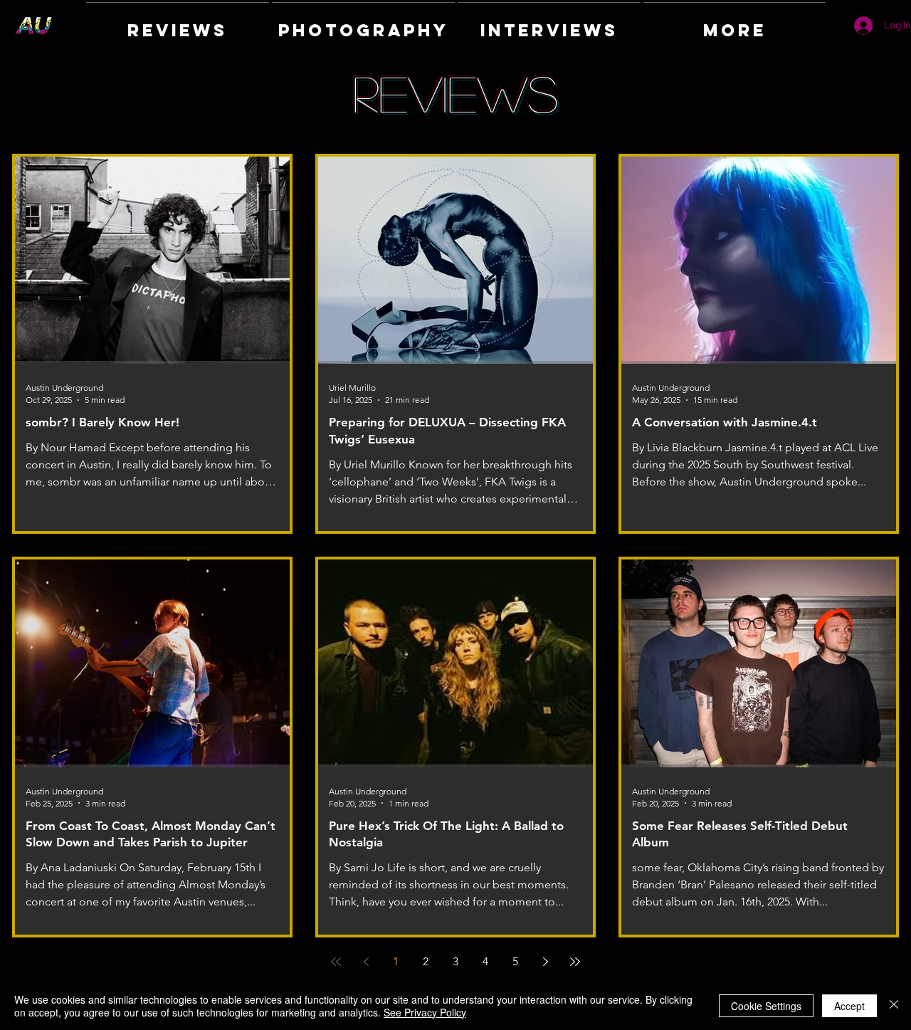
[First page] (336, 961)
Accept (849, 1006)
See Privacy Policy (425, 1012)
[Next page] (545, 961)
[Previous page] (366, 961)
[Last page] (575, 961)
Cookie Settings (766, 1006)
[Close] (893, 1006)
